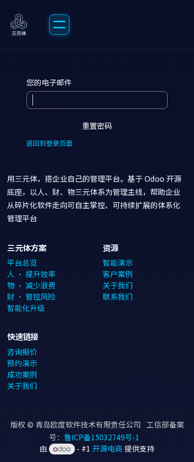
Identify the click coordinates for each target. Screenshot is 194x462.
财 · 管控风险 (31, 296)
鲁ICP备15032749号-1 (101, 437)
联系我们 (118, 296)
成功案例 (22, 374)
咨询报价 (22, 351)
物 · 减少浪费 (31, 285)
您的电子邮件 (49, 82)
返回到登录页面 (49, 143)
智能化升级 (26, 307)
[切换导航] (59, 24)
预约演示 (22, 363)
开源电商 (107, 448)
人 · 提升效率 (31, 273)
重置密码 (97, 125)
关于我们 (118, 285)
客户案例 (118, 273)
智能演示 (118, 262)
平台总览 (22, 262)
